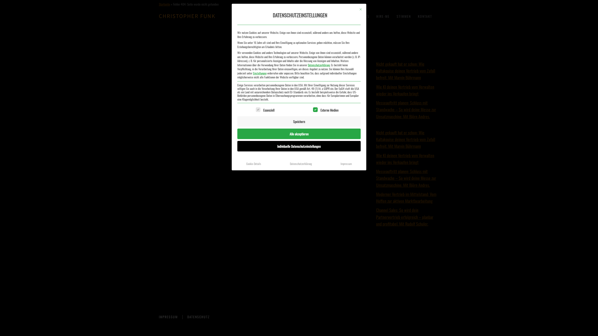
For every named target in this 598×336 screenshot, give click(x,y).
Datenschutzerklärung (319, 65)
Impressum (346, 163)
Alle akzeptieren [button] (299, 133)
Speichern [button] (299, 121)
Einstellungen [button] (260, 73)
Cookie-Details (253, 163)
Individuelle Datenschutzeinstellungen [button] (299, 146)
